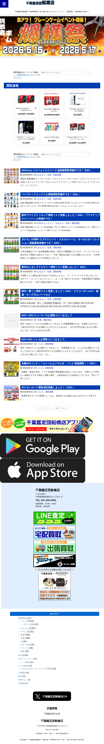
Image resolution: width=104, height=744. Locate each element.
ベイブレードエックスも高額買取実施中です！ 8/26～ (51, 194)
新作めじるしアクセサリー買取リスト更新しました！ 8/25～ (54, 267)
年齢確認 (21, 683)
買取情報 (57, 175)
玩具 (49, 175)
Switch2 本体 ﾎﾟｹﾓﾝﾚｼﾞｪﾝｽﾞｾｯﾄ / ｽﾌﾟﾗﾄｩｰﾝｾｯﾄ (77, 138)
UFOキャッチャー (45, 223)
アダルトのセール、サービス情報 (36, 669)
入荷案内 (21, 673)
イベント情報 (23, 662)
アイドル (25, 648)
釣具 (23, 651)
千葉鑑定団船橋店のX (55, 696)
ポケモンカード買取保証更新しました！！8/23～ (48, 387)
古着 (39, 320)
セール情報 (22, 666)
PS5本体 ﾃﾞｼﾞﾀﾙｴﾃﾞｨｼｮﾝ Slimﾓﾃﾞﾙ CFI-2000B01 (26, 138)
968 (56, 408)
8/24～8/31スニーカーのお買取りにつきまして (47, 315)
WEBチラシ (22, 680)
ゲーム (24, 631)
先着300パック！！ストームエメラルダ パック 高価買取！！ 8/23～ (59, 363)
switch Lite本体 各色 (51, 137)
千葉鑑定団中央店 (52, 714)
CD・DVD (25, 645)
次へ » (64, 408)
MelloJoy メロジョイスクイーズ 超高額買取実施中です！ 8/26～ (57, 170)
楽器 (20, 676)
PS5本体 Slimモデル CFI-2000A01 (77, 110)
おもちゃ (41, 175)
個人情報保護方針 (62, 733)
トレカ (40, 344)
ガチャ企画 (28, 624)
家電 (23, 635)
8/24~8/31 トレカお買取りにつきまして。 (44, 339)
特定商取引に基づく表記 (44, 733)
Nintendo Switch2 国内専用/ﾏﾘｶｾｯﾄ (26, 109)
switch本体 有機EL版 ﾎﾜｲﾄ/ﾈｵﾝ (51, 110)
